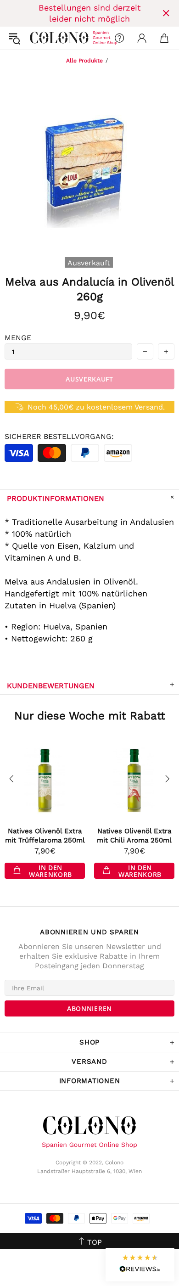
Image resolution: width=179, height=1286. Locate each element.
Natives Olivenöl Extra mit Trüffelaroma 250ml (45, 835)
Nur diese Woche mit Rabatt (89, 715)
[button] (140, 1264)
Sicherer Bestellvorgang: (59, 436)
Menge (18, 337)
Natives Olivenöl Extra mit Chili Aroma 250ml (134, 835)
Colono (37, 38)
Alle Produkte (84, 60)
